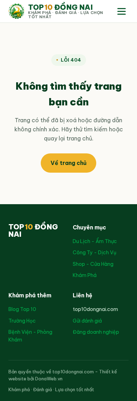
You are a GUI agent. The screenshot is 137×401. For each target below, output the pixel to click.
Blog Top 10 (22, 309)
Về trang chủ (68, 162)
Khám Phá (85, 275)
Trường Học (22, 321)
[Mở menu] (122, 11)
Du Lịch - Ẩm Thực (95, 241)
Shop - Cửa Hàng (93, 264)
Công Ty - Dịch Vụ (94, 252)
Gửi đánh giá (87, 321)
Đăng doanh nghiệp (96, 332)
